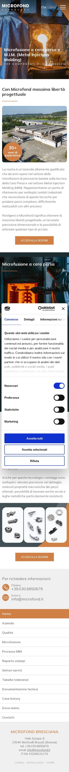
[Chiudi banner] (63, 308)
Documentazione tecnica (20, 689)
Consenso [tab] (11, 319)
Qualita (7, 632)
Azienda (8, 623)
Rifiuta (34, 460)
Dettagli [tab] (29, 319)
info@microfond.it (27, 597)
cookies (19, 762)
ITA (43, 7)
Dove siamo (10, 708)
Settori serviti (12, 670)
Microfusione (11, 642)
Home (6, 614)
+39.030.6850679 (27, 587)
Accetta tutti (34, 438)
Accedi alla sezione (34, 240)
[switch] (59, 397)
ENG (53, 7)
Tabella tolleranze (15, 680)
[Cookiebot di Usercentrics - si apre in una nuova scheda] (40, 308)
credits (50, 762)
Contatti (8, 717)
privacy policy (35, 762)
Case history (11, 698)
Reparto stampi (13, 661)
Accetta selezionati (34, 449)
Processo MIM (12, 651)
